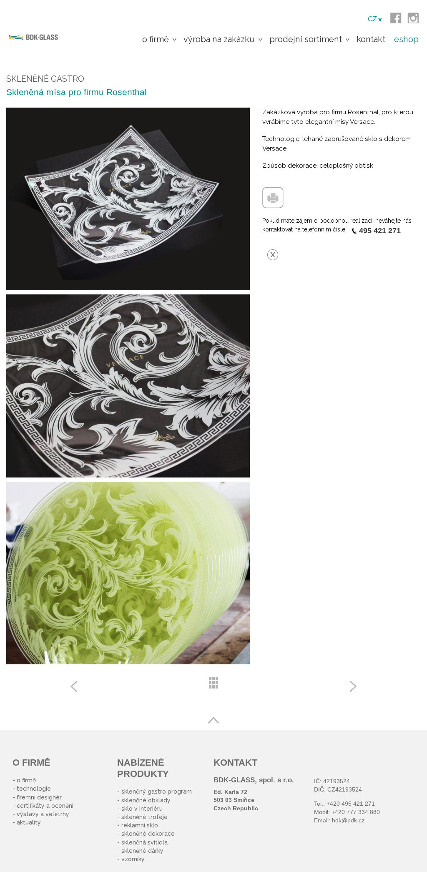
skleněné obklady (146, 800)
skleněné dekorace (148, 833)
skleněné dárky (142, 850)
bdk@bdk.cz (348, 820)
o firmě (26, 780)
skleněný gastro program (156, 791)
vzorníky (133, 859)
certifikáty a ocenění (45, 805)
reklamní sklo (139, 825)
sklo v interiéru (142, 808)
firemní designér (39, 797)
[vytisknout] (273, 191)
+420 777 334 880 (356, 812)
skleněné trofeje (144, 817)
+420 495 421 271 (351, 803)
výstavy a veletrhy (43, 814)
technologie (34, 788)
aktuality (29, 822)
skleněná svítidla (144, 842)
